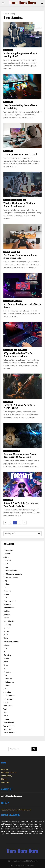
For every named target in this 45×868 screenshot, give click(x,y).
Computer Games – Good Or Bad (20, 154)
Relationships (8, 682)
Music (5, 662)
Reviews (6, 685)
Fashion (6, 611)
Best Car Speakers (10, 570)
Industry (19, 199)
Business (6, 199)
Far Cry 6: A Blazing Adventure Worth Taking (19, 406)
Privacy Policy (6, 776)
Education (7, 251)
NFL (4, 668)
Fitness (6, 618)
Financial (6, 614)
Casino (6, 594)
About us (4, 769)
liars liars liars (22, 3)
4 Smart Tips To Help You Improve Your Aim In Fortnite (20, 504)
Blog (5, 581)
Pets (5, 675)
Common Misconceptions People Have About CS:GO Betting (19, 455)
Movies (6, 658)
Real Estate (7, 679)
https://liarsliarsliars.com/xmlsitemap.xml (16, 810)
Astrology (7, 560)
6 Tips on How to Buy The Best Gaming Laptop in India (18, 354)
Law (4, 652)
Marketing (7, 655)
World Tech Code (9, 733)
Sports (6, 702)
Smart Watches (9, 695)
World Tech (7, 729)
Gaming (6, 50)
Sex (4, 689)
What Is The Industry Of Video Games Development (19, 204)
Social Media (8, 699)
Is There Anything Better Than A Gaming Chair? (20, 55)
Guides (6, 631)
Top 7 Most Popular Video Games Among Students (20, 256)
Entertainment (8, 608)
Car (4, 587)
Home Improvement (11, 641)
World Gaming (18, 300)
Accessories (8, 550)
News (5, 665)
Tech (11, 349)
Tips (11, 50)
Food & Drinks (8, 621)
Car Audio (7, 591)
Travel (5, 716)
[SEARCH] (39, 533)
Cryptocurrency (9, 601)
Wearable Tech (9, 723)
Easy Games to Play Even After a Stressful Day (20, 106)
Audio (5, 564)
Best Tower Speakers (11, 577)
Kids (5, 648)
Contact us (5, 782)
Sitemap (4, 779)
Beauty (6, 567)
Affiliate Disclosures (8, 772)
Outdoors (7, 672)
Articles (6, 557)
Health (5, 635)
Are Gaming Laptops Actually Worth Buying (22, 305)
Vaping (6, 719)
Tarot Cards (7, 706)
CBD (5, 598)
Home (5, 638)
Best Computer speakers (12, 574)
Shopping (7, 692)
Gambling (6, 450)
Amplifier (6, 554)
